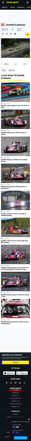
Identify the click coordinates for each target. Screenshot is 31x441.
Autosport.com (16, 401)
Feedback (15, 414)
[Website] (15, 34)
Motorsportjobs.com (15, 398)
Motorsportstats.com (15, 403)
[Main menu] (3, 2)
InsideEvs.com (15, 392)
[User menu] (27, 2)
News (15, 64)
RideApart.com (15, 406)
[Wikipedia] (11, 34)
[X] (7, 34)
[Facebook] (2, 34)
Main (5, 64)
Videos (25, 64)
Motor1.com (15, 395)
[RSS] (24, 383)
